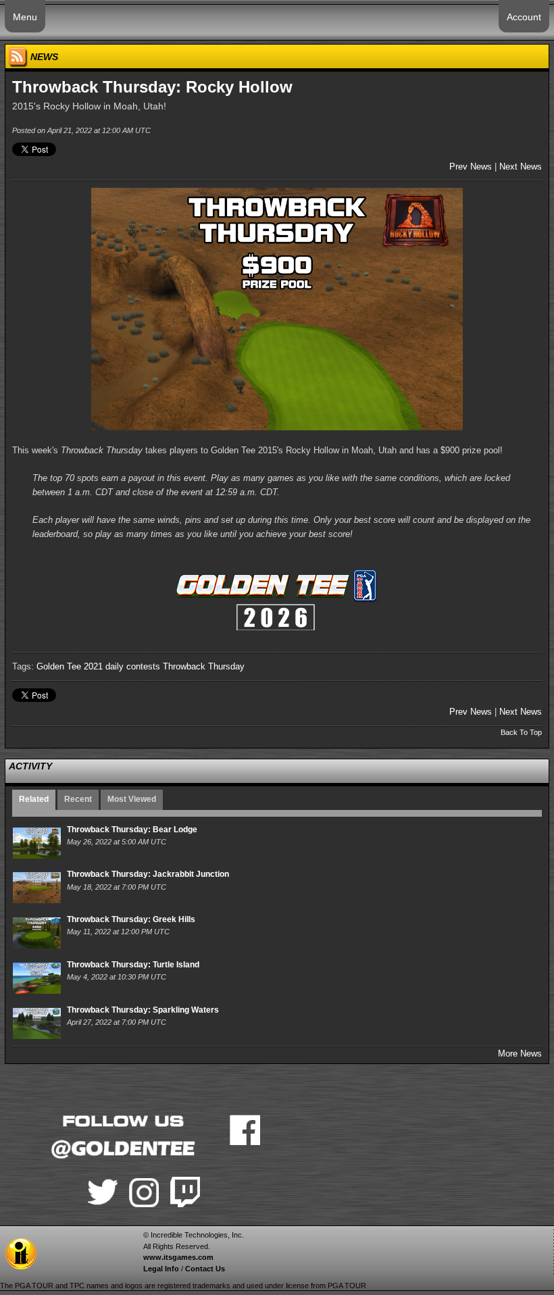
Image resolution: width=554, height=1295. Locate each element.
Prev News (470, 166)
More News (520, 1053)
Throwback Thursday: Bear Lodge (132, 829)
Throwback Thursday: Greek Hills (131, 919)
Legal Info (161, 1269)
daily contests (132, 666)
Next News (520, 166)
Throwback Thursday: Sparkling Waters (143, 1010)
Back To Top (521, 732)
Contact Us (205, 1269)
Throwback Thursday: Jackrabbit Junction (148, 874)
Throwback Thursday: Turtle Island (133, 964)
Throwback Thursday (204, 666)
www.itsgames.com (178, 1257)
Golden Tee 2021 (69, 666)
